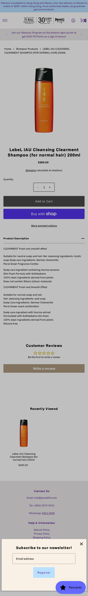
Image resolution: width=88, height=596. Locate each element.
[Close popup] (81, 544)
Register (43, 572)
